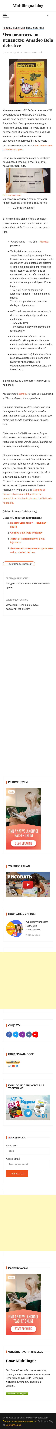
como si (22, 394)
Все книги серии (12, 195)
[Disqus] (28, 659)
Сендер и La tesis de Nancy (26, 532)
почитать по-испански (20, 564)
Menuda (44, 241)
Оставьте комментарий (31, 52)
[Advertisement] (28, 980)
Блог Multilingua (21, 1361)
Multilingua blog (28, 5)
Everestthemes (13, 1425)
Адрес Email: (13, 1159)
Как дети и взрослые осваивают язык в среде (28, 585)
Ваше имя (11, 1145)
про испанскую (43, 145)
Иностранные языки (14, 28)
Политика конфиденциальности (19, 1421)
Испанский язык (35, 28)
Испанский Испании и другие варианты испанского (22, 607)
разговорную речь (13, 149)
